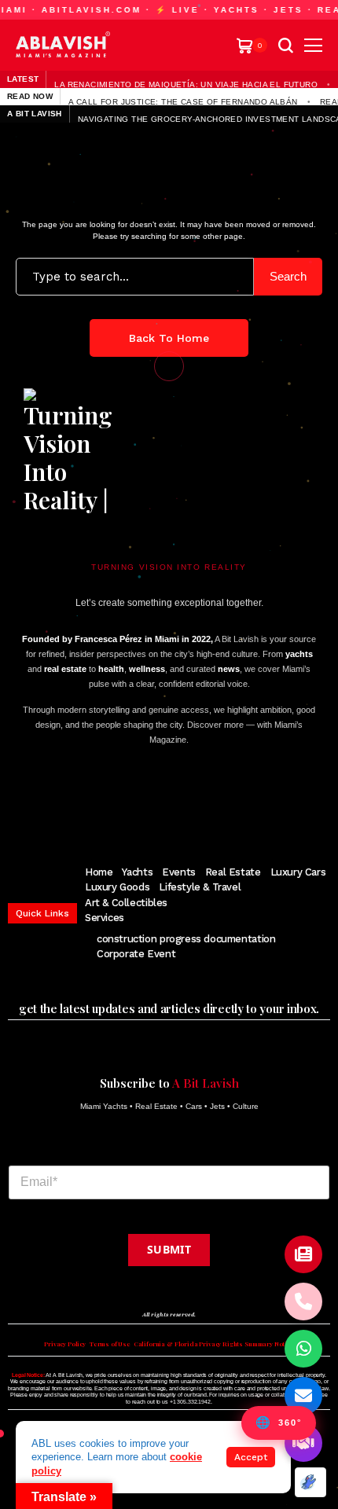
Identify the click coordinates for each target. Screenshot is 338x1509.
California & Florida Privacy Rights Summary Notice (214, 1344)
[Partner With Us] (303, 1443)
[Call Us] (303, 1301)
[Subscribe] (303, 1254)
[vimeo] (214, 802)
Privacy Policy (65, 1344)
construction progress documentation (186, 939)
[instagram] (139, 802)
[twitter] (115, 802)
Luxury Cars (298, 872)
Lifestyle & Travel (200, 887)
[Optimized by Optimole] (310, 1482)
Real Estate (233, 872)
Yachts (137, 872)
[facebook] (90, 802)
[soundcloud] (243, 802)
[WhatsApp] (303, 1349)
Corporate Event (136, 954)
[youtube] (188, 802)
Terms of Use (109, 1344)
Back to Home (169, 338)
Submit (169, 1249)
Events (179, 872)
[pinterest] (163, 802)
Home (98, 872)
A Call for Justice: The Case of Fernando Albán (182, 101)
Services (104, 917)
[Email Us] (303, 1396)
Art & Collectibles (126, 903)
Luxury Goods (117, 887)
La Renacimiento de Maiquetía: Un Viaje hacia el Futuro (186, 84)
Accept (250, 1457)
